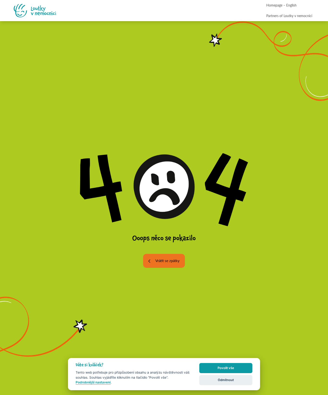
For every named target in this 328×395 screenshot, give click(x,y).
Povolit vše (226, 368)
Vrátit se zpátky (167, 260)
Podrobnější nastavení (93, 382)
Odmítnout (226, 380)
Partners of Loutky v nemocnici (289, 15)
